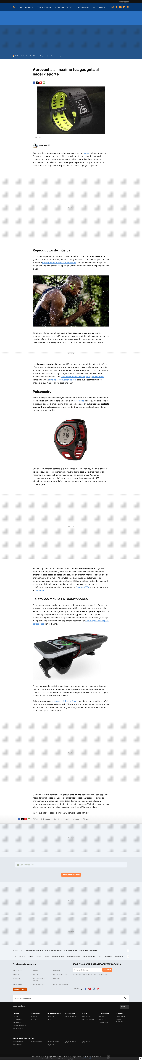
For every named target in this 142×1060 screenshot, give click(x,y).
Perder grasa (17, 984)
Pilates (47, 956)
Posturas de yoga (58, 956)
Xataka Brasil (17, 1044)
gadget (86, 153)
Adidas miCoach (70, 701)
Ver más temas (20, 989)
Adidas (41, 56)
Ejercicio (33, 56)
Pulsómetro (66, 819)
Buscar (125, 998)
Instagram (112, 7)
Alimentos (16, 974)
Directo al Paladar (70, 1016)
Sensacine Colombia (51, 1045)
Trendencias (103, 1016)
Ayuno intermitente (89, 956)
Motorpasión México (86, 1042)
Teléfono (86, 819)
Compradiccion (103, 1022)
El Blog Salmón (120, 1016)
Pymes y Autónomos (119, 1020)
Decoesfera (102, 1019)
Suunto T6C (40, 590)
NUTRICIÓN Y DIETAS (63, 7)
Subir (123, 1007)
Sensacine (51, 1016)
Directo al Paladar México (70, 1042)
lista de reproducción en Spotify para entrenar (82, 376)
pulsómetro (78, 401)
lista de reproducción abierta (62, 380)
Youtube (120, 7)
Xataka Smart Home (19, 1025)
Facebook (116, 7)
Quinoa (30, 956)
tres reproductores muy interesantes (59, 262)
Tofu (100, 956)
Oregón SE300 (83, 587)
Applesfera (16, 1022)
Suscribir (107, 970)
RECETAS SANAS (44, 7)
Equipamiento (45, 819)
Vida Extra (33, 1019)
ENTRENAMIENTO (26, 7)
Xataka (15, 1016)
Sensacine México (53, 1041)
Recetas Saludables (60, 974)
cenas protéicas (38, 984)
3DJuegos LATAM (36, 1041)
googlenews (128, 7)
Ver (72, 875)
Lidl (47, 56)
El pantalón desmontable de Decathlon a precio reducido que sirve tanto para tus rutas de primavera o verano (61, 950)
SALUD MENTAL (99, 7)
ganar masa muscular (60, 984)
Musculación (17, 970)
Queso (59, 56)
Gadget (56, 819)
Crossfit (39, 956)
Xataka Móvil (17, 1019)
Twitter (37, 82)
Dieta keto (108, 956)
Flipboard (124, 7)
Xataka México (18, 1041)
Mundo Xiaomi (18, 1028)
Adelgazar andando (73, 956)
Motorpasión (86, 1016)
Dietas (35, 974)
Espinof (50, 1019)
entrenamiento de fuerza (39, 979)
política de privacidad (100, 974)
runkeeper (56, 701)
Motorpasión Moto (88, 1019)
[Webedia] (124, 1)
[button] (44, 145)
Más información (86, 1058)
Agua (52, 56)
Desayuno (16, 978)
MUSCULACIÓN (82, 7)
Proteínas (56, 970)
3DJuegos (33, 1016)
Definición (56, 978)
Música (76, 819)
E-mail (44, 82)
